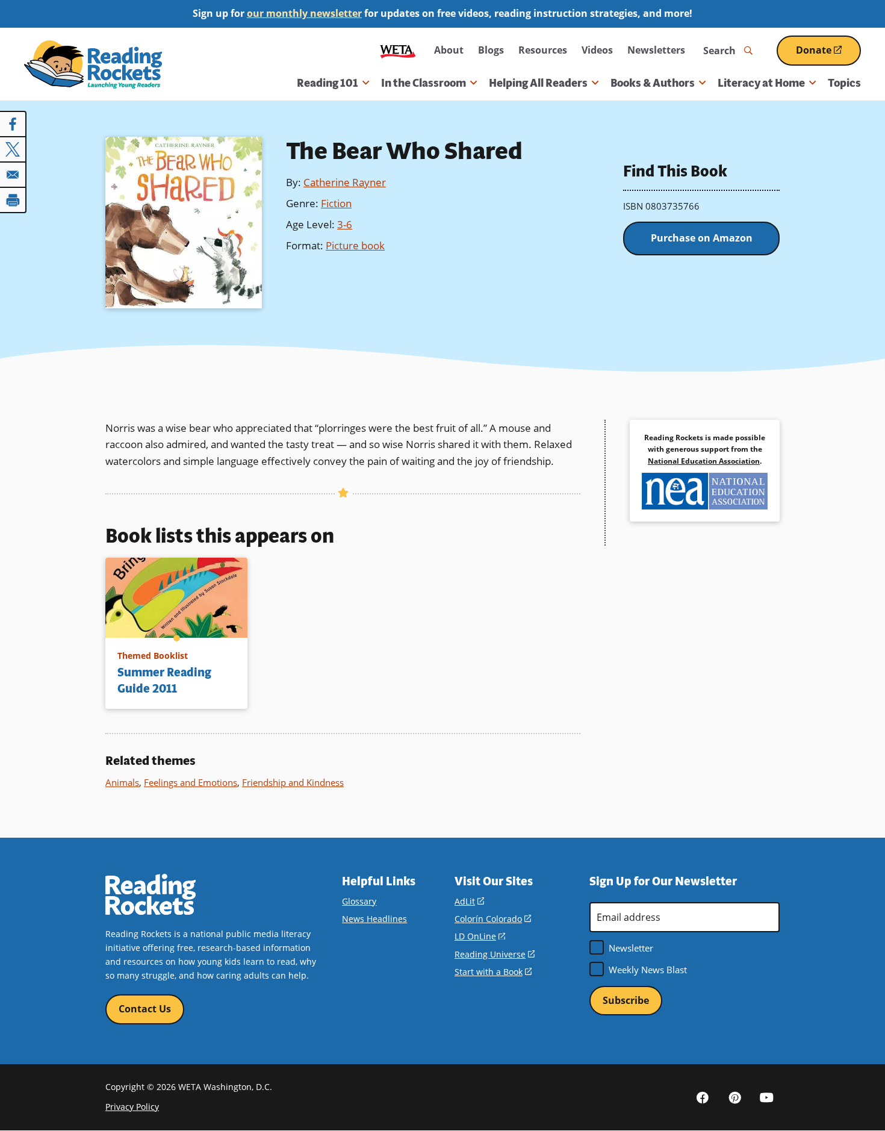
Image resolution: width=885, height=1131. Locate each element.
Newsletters (656, 50)
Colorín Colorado (493, 918)
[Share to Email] (13, 174)
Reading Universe (495, 954)
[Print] (13, 200)
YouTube (766, 1096)
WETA (398, 50)
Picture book (355, 245)
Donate (828, 54)
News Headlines (374, 918)
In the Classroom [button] (423, 83)
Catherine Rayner (344, 182)
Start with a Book (493, 971)
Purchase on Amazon (702, 238)
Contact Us (145, 1008)
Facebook (702, 1096)
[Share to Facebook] (13, 124)
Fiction (336, 203)
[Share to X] (13, 149)
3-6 (344, 224)
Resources (542, 50)
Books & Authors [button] (652, 83)
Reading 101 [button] (327, 83)
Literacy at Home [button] (761, 83)
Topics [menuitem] (844, 83)
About (449, 50)
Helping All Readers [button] (538, 83)
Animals (122, 782)
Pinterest (734, 1096)
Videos (597, 50)
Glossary (359, 901)
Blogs (491, 50)
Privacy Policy (132, 1106)
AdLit (469, 901)
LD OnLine (480, 936)
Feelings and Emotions (190, 782)
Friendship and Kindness (293, 782)
